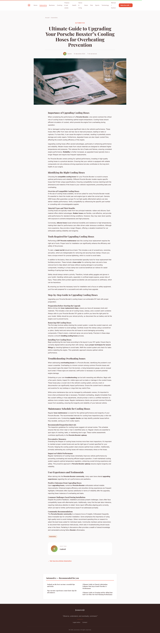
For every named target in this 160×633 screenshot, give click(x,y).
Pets (91, 5)
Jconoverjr (80, 610)
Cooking (59, 5)
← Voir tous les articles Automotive (59, 561)
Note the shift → (126, 5)
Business (52, 5)
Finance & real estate (66, 5)
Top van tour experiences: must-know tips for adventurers (62, 591)
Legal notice (76, 622)
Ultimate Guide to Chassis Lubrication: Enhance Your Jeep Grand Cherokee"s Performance (95, 586)
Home (35, 5)
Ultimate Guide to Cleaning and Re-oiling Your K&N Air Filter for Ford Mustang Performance (98, 593)
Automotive (43, 5)
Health (74, 5)
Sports (97, 5)
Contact (84, 622)
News (86, 5)
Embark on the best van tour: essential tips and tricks (61, 585)
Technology (105, 5)
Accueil (47, 17)
